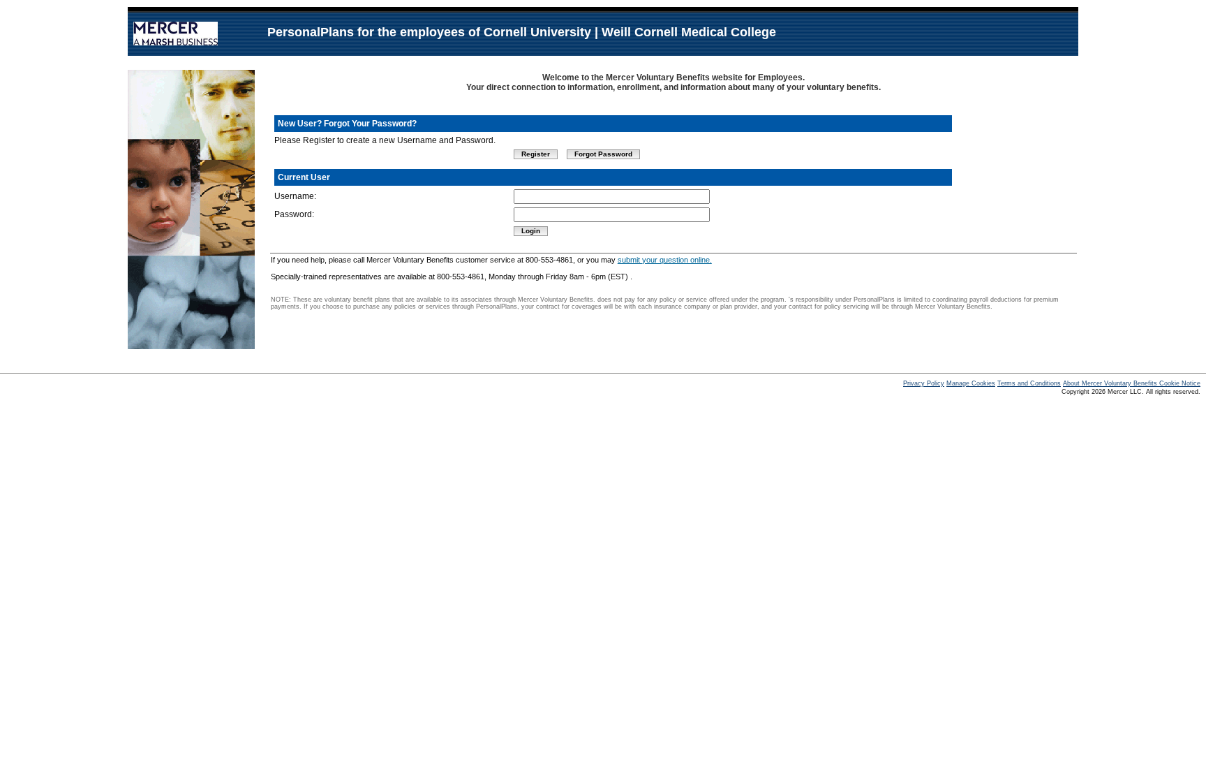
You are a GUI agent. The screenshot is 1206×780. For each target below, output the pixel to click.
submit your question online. (665, 260)
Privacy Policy (923, 383)
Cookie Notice (1179, 383)
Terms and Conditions (1029, 383)
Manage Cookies (970, 383)
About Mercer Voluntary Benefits (1111, 383)
